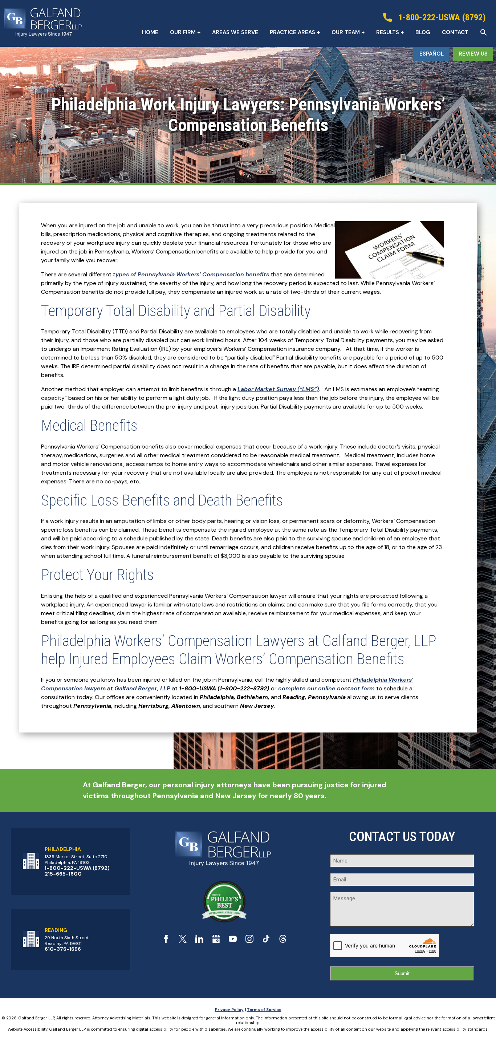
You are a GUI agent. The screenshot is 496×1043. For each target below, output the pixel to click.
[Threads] (282, 941)
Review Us (473, 53)
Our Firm (183, 32)
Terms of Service (264, 1009)
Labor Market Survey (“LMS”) (278, 389)
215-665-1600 (63, 873)
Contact (455, 32)
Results (387, 32)
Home (150, 32)
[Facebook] (166, 941)
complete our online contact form (327, 688)
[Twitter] (182, 941)
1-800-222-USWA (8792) (77, 868)
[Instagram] (249, 941)
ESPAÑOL (431, 53)
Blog (422, 32)
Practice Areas (292, 32)
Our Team (346, 32)
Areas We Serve (235, 32)
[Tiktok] (266, 941)
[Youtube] (232, 941)
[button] (483, 32)
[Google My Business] (216, 941)
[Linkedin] (199, 941)
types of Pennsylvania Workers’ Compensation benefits (191, 274)
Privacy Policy (229, 1009)
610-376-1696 (63, 949)
